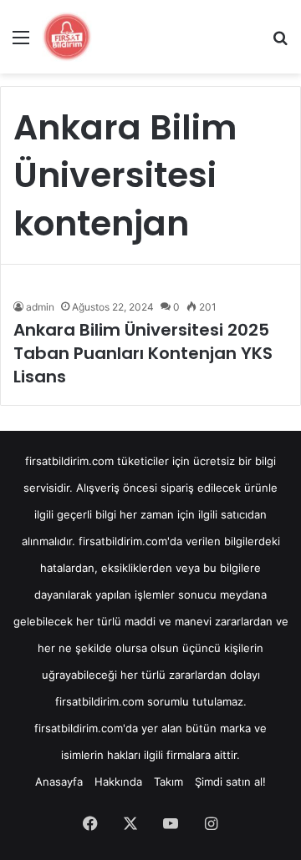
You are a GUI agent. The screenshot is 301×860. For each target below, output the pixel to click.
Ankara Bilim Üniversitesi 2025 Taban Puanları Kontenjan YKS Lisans (143, 353)
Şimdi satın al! (230, 781)
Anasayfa (59, 781)
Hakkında (118, 781)
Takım (168, 781)
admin (40, 307)
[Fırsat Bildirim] (67, 37)
